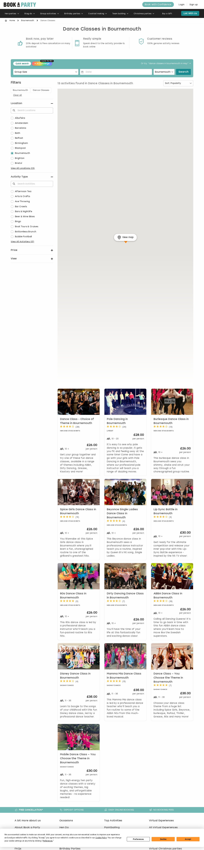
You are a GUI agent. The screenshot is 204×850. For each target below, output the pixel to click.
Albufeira (20, 118)
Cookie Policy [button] (101, 838)
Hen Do (64, 827)
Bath (17, 133)
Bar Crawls (21, 206)
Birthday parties (72, 14)
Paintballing (112, 827)
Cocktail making (96, 14)
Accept (188, 839)
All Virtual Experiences (163, 827)
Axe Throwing (22, 201)
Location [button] (16, 103)
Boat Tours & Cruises (26, 226)
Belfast (19, 138)
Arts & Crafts (22, 196)
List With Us (190, 13)
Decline (163, 839)
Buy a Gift (167, 14)
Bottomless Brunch (25, 231)
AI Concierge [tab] (43, 63)
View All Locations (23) (23, 168)
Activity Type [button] (19, 176)
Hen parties (10, 14)
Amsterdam (21, 123)
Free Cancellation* (31, 809)
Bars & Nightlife (23, 211)
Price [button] (14, 250)
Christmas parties (142, 14)
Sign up (194, 4)
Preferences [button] (48, 841)
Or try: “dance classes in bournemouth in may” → (166, 64)
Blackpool (20, 148)
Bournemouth (27, 20)
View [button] (14, 258)
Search (183, 72)
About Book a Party (27, 827)
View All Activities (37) (22, 242)
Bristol (18, 163)
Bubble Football (23, 236)
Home (12, 20)
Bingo (18, 221)
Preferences (138, 839)
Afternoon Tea (23, 191)
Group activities (48, 14)
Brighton (19, 158)
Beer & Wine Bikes (25, 216)
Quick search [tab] (22, 63)
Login (182, 4)
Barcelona (20, 128)
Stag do (28, 14)
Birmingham (21, 143)
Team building (119, 14)
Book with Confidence (158, 4)
